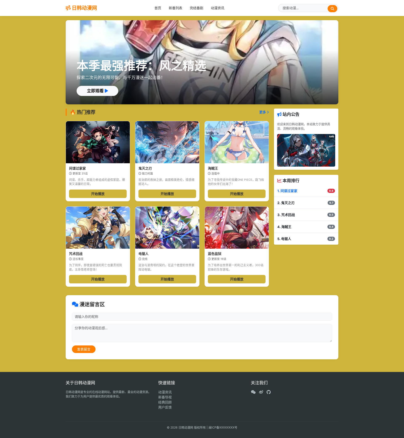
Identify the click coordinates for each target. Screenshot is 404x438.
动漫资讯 (217, 8)
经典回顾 (165, 402)
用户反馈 (165, 407)
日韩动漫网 (84, 8)
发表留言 (83, 349)
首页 (157, 8)
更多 (263, 112)
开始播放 (98, 194)
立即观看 (96, 90)
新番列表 (175, 8)
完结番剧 (196, 8)
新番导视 (165, 397)
